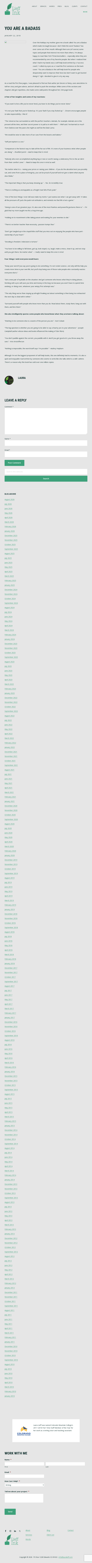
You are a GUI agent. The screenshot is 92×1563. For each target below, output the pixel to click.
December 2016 (11, 1022)
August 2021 (9, 770)
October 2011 (10, 1301)
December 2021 (11, 752)
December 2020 (11, 806)
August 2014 (9, 1148)
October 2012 (10, 1247)
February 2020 (10, 851)
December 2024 (11, 589)
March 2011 (9, 1333)
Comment (9, 406)
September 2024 (11, 603)
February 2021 (10, 797)
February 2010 (10, 1391)
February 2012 (10, 1283)
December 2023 (11, 643)
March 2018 (9, 954)
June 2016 (8, 1049)
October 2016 (10, 1031)
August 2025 (9, 553)
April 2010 (8, 1382)
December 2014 (11, 1130)
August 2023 (9, 662)
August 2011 (9, 1310)
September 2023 (11, 657)
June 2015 (8, 1103)
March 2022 (9, 738)
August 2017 (9, 986)
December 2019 (11, 860)
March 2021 (9, 792)
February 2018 (10, 959)
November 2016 (11, 1026)
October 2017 (10, 977)
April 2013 (8, 1220)
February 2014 (10, 1175)
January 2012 (10, 1288)
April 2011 (8, 1328)
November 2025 (11, 540)
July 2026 (8, 504)
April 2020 (8, 842)
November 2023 (11, 648)
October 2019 (10, 869)
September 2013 (11, 1198)
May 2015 (8, 1107)
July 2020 (8, 828)
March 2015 (9, 1116)
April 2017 (8, 1004)
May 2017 (8, 999)
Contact (71, 1530)
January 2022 (10, 747)
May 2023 (8, 675)
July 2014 (8, 1152)
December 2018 (11, 914)
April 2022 (8, 733)
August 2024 (9, 607)
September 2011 (11, 1306)
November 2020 (11, 810)
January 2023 (10, 693)
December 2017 (11, 968)
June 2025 (8, 562)
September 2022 (11, 711)
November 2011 (11, 1297)
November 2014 (11, 1135)
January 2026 (10, 531)
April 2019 (8, 896)
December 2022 (11, 697)
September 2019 (11, 873)
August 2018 (9, 932)
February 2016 (10, 1067)
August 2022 (9, 716)
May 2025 (8, 567)
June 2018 (8, 941)
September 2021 (11, 765)
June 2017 (8, 995)
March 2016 (9, 1062)
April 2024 (8, 625)
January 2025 (10, 585)
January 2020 (10, 855)
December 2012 (11, 1238)
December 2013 (11, 1184)
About (28, 1530)
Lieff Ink (16, 9)
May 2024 (8, 621)
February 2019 (10, 905)
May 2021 (8, 783)
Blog (48, 1530)
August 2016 (9, 1040)
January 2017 (10, 1017)
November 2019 (11, 864)
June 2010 (8, 1373)
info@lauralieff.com (66, 1557)
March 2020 (9, 846)
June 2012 (8, 1265)
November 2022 (11, 702)
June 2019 (8, 887)
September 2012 (11, 1252)
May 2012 (8, 1270)
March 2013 (9, 1225)
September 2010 (11, 1360)
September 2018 (11, 927)
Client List (50, 1535)
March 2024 (9, 630)
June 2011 (8, 1319)
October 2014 (10, 1139)
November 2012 (11, 1243)
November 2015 (11, 1080)
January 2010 (10, 1396)
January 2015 (10, 1125)
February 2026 (10, 526)
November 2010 (11, 1351)
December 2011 (11, 1292)
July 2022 (8, 720)
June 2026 (8, 508)
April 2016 (8, 1058)
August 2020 (9, 824)
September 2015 (11, 1089)
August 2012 (9, 1256)
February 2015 (10, 1121)
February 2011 (10, 1337)
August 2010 (9, 1364)
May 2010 (8, 1378)
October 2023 (10, 652)
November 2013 (11, 1189)
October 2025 (10, 544)
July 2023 (8, 666)
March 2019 (9, 900)
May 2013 (8, 1216)
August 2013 (9, 1202)
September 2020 (11, 819)
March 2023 (9, 684)
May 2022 (8, 729)
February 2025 (10, 580)
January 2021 (10, 801)
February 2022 (10, 743)
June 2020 (8, 833)
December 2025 (11, 535)
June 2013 (8, 1211)
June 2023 (8, 670)
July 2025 (8, 558)
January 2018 (10, 963)
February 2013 (10, 1229)
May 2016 (8, 1053)
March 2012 (9, 1279)
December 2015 (11, 1076)
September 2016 (11, 1035)
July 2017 (8, 990)
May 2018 (8, 945)
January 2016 (10, 1071)
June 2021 (8, 779)
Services (29, 1535)
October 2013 (10, 1193)
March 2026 (9, 522)
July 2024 (8, 612)
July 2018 (8, 936)
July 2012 (8, 1261)
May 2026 (8, 513)
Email (7, 450)
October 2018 (10, 923)
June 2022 (8, 725)
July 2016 (8, 1044)
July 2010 (8, 1369)
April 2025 (8, 571)
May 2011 (8, 1324)
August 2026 (9, 499)
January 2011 (10, 1342)
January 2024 (10, 639)
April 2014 (8, 1166)
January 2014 (10, 1179)
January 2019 (10, 909)
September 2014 (11, 1143)
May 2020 (8, 837)
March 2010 (9, 1387)
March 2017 (9, 1008)
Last (47, 1467)
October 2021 (10, 761)
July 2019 (8, 882)
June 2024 (8, 616)
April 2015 (8, 1112)
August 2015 (9, 1094)
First (6, 1467)
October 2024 (10, 598)
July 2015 (8, 1098)
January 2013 (10, 1234)
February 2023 (10, 689)
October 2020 (10, 815)
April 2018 (8, 950)
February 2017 (10, 1013)
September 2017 (11, 981)
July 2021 (8, 774)
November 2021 (11, 756)
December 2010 (11, 1346)
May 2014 (8, 1162)
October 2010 (10, 1355)
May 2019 (8, 891)
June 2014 (8, 1157)
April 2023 (8, 679)
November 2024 (11, 594)
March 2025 (9, 576)
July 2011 (8, 1315)
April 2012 (8, 1274)
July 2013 (8, 1206)
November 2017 (11, 972)
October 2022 (10, 706)
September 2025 (11, 549)
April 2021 (8, 788)
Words (28, 1539)
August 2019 (9, 878)
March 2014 (9, 1171)
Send (10, 1511)
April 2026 (8, 517)
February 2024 (10, 634)
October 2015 (10, 1085)
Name (8, 439)
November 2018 (11, 918)
